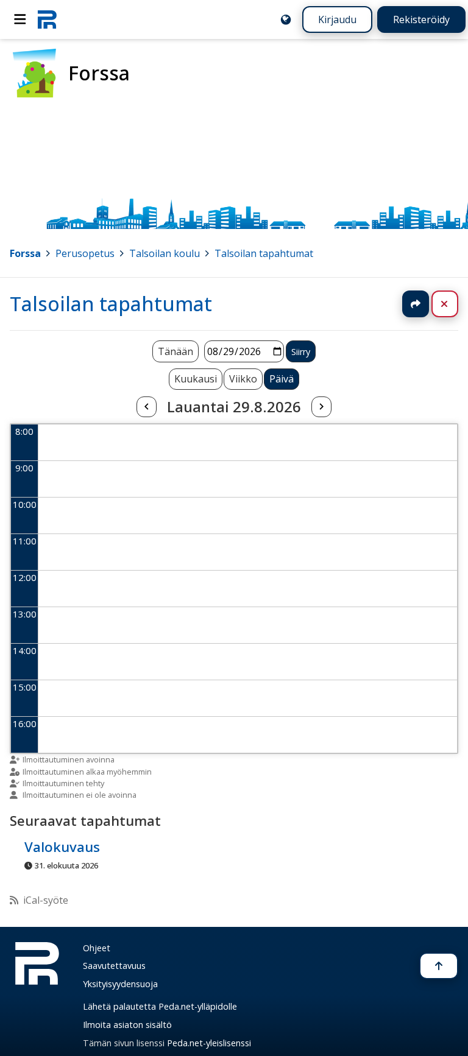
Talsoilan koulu (164, 253)
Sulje (454, 304)
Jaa (415, 303)
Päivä (281, 378)
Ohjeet (96, 948)
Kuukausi (195, 378)
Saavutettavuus (114, 965)
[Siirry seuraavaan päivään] (321, 406)
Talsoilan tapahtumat (263, 253)
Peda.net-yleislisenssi (209, 1043)
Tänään (175, 351)
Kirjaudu (337, 19)
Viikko (243, 378)
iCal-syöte (45, 900)
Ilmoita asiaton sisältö (127, 1024)
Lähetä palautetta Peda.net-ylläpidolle (160, 1006)
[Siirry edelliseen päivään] (146, 406)
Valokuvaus (62, 846)
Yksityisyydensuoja (120, 984)
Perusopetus (85, 253)
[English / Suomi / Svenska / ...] (285, 19)
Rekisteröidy (421, 19)
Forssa (25, 253)
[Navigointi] (20, 19)
